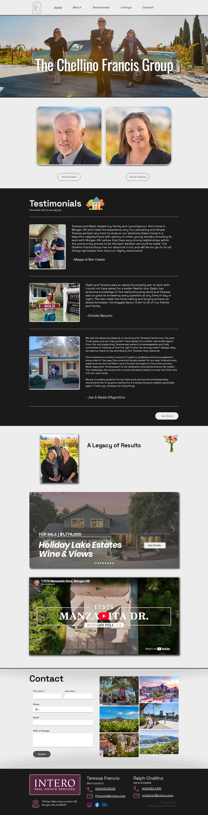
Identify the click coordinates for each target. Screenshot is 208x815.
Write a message (41, 730)
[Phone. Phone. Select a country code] (38, 709)
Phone (36, 704)
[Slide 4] (108, 563)
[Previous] (34, 530)
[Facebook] (97, 805)
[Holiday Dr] (95, 563)
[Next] (173, 530)
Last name (70, 691)
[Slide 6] (113, 563)
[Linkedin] (105, 805)
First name (39, 691)
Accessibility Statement (162, 805)
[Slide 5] (110, 563)
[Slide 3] (105, 563)
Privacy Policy (168, 802)
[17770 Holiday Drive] (98, 563)
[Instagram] (90, 805)
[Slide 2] (103, 563)
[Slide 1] (100, 563)
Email (36, 717)
